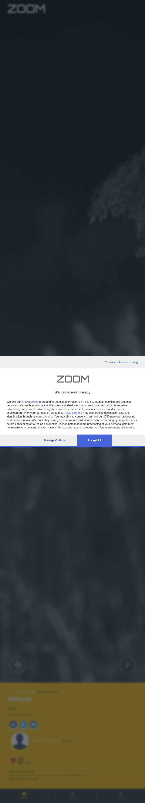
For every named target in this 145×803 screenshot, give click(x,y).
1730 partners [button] (30, 401)
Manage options (55, 440)
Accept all (94, 440)
